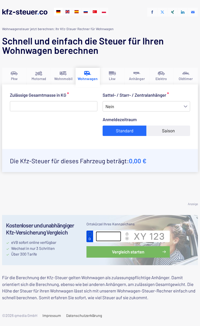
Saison (168, 130)
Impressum (51, 315)
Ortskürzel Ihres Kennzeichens (110, 224)
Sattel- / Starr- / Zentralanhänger (139, 94)
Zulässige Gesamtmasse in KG (50, 94)
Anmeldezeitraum (142, 119)
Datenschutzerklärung (84, 315)
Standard (124, 130)
